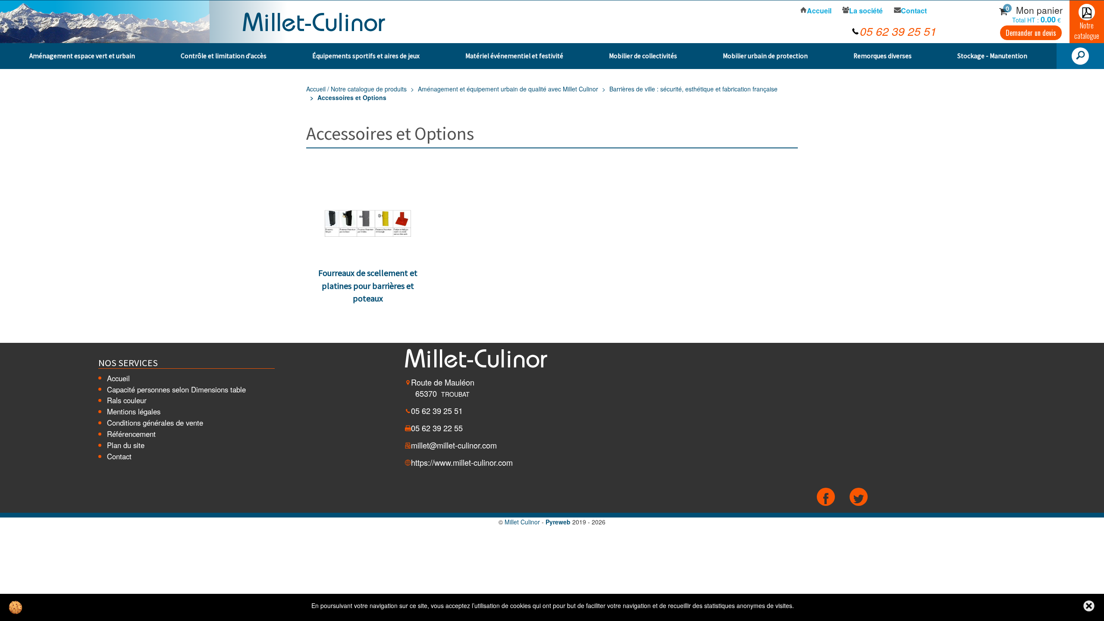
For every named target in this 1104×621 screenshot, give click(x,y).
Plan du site (125, 445)
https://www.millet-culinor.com (462, 462)
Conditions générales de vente (155, 422)
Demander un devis (1031, 33)
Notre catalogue (1086, 30)
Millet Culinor (522, 522)
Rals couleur (127, 400)
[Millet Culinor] (314, 20)
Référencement (131, 434)
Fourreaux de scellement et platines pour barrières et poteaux (367, 285)
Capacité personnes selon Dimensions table (176, 389)
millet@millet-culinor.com (454, 445)
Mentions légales (133, 411)
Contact (119, 456)
